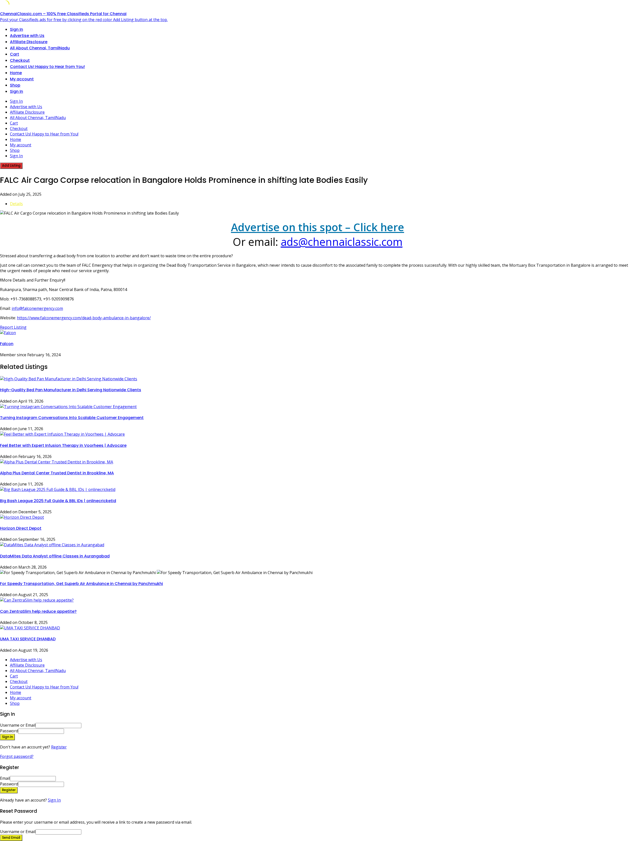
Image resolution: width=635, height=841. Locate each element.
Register (59, 747)
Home (16, 73)
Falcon (6, 344)
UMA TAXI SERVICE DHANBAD (28, 639)
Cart (14, 54)
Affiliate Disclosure (28, 42)
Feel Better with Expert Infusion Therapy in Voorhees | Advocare (63, 445)
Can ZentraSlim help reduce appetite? (38, 611)
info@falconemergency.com (37, 308)
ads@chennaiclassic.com (342, 241)
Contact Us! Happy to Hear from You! (47, 66)
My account (22, 79)
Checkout (20, 60)
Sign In (54, 800)
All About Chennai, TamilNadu (40, 48)
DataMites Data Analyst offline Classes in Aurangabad (55, 556)
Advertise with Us (27, 35)
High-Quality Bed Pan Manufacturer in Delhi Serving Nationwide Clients (70, 390)
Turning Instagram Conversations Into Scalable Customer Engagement (72, 417)
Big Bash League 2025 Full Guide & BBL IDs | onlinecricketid (58, 501)
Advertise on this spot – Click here (317, 227)
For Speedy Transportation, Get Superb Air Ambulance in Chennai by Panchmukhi (81, 583)
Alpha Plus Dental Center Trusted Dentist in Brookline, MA (57, 473)
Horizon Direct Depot (20, 528)
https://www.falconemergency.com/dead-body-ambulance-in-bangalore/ (84, 318)
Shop (15, 85)
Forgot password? (16, 756)
